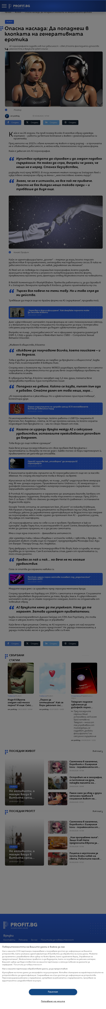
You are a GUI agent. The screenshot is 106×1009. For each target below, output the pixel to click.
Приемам (53, 992)
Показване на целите (53, 1001)
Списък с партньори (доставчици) (19, 984)
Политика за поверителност (28, 965)
